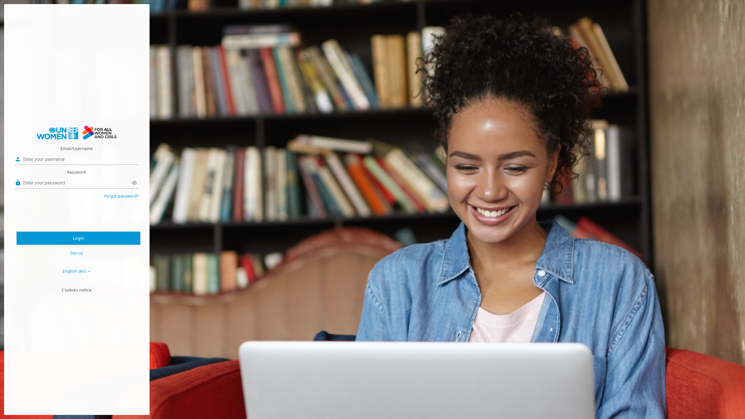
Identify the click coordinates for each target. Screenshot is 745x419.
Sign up (76, 253)
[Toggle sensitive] (134, 183)
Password (76, 172)
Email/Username (77, 148)
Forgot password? (121, 196)
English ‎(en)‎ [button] (75, 271)
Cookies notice (77, 290)
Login (78, 238)
